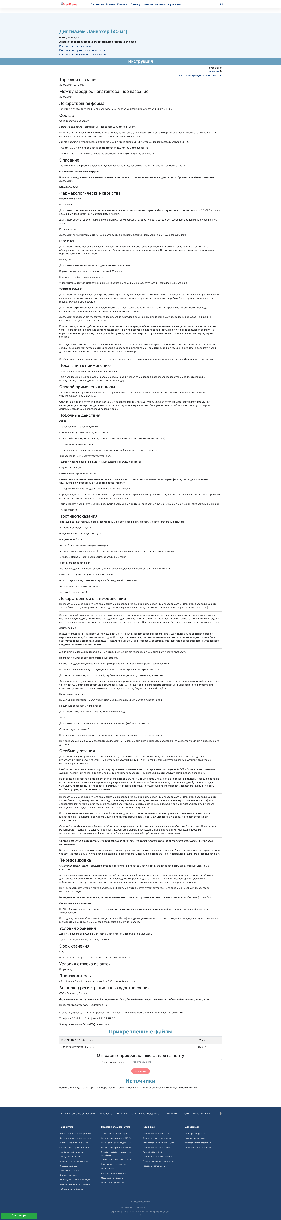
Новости (148, 4)
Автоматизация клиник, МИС (156, 1133)
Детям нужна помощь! (197, 1113)
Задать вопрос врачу (69, 1170)
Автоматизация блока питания (157, 1156)
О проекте (106, 1113)
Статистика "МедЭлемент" (146, 1113)
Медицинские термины (112, 1178)
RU (221, 4)
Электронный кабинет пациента (74, 1184)
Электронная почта (113, 1062)
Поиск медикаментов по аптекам (75, 1138)
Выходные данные (140, 1201)
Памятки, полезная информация (74, 1179)
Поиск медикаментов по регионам (75, 1133)
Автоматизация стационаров (156, 1147)
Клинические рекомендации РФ (116, 1143)
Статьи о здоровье (68, 1175)
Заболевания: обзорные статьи (116, 1159)
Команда (122, 1113)
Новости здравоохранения (113, 1164)
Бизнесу (135, 4)
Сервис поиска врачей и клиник (74, 1147)
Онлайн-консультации (168, 4)
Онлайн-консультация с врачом (74, 1143)
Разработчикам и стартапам (198, 1143)
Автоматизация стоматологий (157, 1138)
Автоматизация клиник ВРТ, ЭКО (158, 1143)
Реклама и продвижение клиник (158, 1161)
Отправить (140, 1071)
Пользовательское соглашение (77, 1113)
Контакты (172, 1113)
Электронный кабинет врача (114, 1133)
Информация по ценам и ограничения (81, 54)
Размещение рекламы (195, 1138)
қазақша (214, 71)
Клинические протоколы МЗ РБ (116, 1147)
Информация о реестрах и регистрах (81, 50)
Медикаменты (108, 1168)
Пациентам (97, 4)
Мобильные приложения (71, 1189)
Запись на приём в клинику (72, 1152)
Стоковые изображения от (132, 1207)
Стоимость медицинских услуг (74, 1161)
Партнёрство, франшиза (196, 1133)
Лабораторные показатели (113, 1173)
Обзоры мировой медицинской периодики (116, 1153)
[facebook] (221, 1114)
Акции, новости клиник (70, 1156)
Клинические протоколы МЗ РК (116, 1138)
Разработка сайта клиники (155, 1166)
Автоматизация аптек (153, 1152)
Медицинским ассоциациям (198, 1147)
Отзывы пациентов (68, 1166)
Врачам (110, 4)
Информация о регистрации (76, 46)
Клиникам (122, 4)
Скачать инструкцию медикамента (198, 75)
